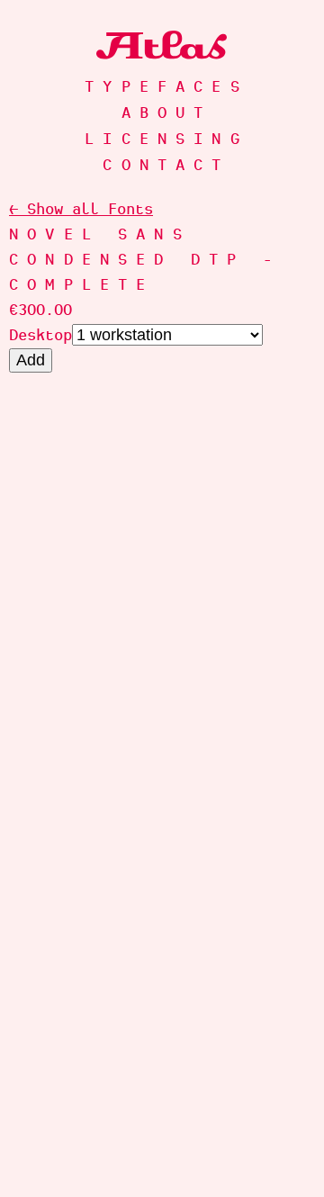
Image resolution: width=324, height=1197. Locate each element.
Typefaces (166, 86)
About (167, 112)
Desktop (40, 335)
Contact (166, 165)
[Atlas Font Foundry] (162, 45)
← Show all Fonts (81, 209)
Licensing (166, 138)
